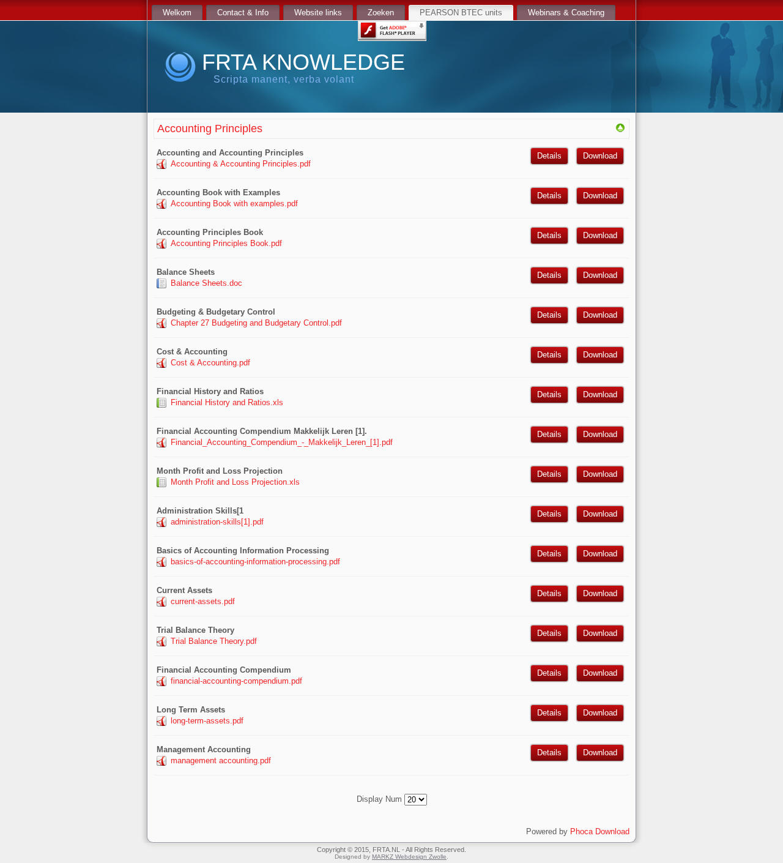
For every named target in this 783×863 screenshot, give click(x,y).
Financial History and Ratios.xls (227, 402)
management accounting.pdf (221, 760)
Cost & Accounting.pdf (210, 362)
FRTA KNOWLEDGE (303, 62)
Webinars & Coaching (566, 12)
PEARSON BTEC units (461, 12)
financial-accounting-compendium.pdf (236, 681)
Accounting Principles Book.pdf (226, 243)
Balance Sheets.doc (206, 283)
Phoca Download (599, 831)
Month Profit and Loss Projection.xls (235, 482)
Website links (318, 12)
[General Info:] (620, 130)
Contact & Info (243, 12)
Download (600, 155)
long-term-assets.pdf (207, 720)
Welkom (177, 12)
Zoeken (381, 12)
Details (549, 155)
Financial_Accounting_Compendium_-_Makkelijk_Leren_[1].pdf (282, 442)
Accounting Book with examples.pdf (234, 203)
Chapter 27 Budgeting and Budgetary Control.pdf (256, 322)
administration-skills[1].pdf (217, 521)
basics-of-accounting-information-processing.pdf (255, 561)
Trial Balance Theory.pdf (214, 641)
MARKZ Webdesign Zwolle (409, 856)
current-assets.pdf (203, 601)
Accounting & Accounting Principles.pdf (241, 163)
